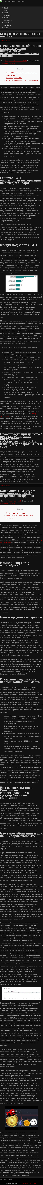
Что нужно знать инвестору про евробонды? (22, 80)
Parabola (25, 1183)
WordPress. (33, 1183)
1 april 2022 (17, 501)
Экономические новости (9, 63)
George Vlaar (9, 61)
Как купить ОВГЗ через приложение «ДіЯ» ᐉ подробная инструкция (17, 493)
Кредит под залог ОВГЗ (14, 78)
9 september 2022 (20, 61)
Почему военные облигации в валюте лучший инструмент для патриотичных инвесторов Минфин (20, 50)
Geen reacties (5, 41)
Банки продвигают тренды (15, 513)
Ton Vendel (8, 501)
